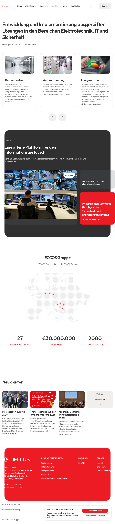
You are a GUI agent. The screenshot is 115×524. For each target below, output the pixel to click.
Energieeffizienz (47, 471)
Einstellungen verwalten (95, 515)
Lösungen (44, 6)
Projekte (54, 6)
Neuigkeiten (75, 6)
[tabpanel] (20, 82)
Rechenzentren (47, 463)
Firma (19, 6)
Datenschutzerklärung (11, 510)
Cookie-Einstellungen (105, 471)
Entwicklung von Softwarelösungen (54, 478)
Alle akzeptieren (95, 511)
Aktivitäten (31, 6)
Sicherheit (45, 474)
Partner (64, 6)
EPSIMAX (82, 463)
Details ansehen (91, 219)
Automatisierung (47, 467)
